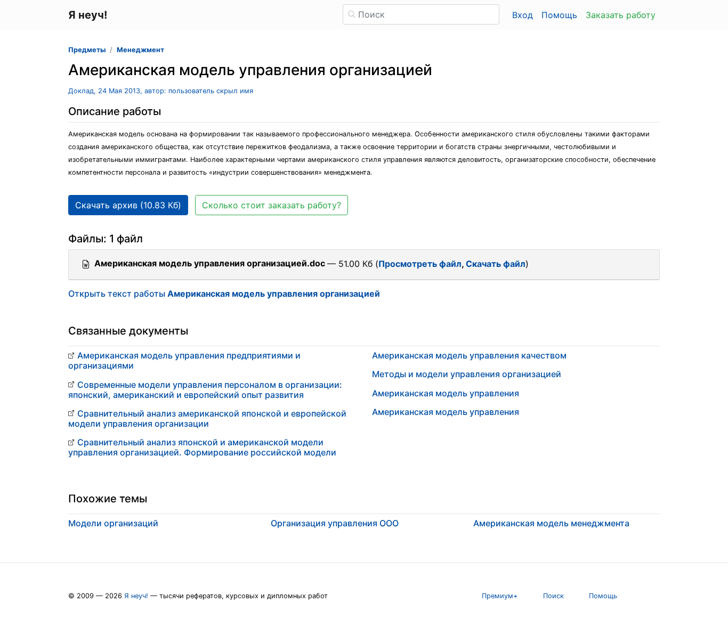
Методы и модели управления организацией (466, 374)
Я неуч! (136, 596)
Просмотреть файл (420, 263)
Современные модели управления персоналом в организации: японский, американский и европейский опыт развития (205, 389)
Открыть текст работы (224, 293)
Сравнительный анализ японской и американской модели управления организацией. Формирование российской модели (202, 447)
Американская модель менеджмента (551, 523)
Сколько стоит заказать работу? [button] (271, 205)
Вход (522, 15)
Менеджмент (140, 50)
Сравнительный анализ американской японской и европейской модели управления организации (207, 418)
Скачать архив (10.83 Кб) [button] (128, 205)
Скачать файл (495, 263)
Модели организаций (113, 523)
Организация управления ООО (335, 523)
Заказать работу (621, 15)
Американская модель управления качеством (469, 355)
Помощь (559, 15)
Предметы (87, 50)
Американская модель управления (445, 393)
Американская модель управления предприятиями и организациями (184, 360)
